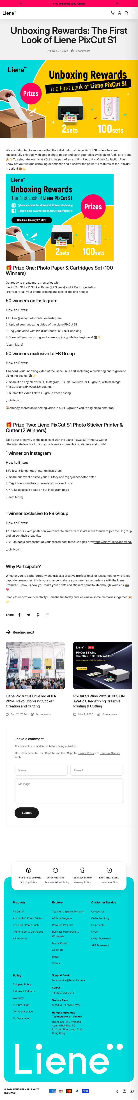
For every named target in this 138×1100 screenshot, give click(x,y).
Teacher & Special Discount (68, 911)
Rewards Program (62, 924)
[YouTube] (132, 1091)
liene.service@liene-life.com (68, 980)
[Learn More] (14, 497)
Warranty (18, 997)
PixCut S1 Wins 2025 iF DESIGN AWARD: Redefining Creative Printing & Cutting (99, 701)
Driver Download (101, 938)
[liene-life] (9, 13)
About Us (57, 949)
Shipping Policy (28, 882)
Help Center (98, 924)
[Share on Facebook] (19, 614)
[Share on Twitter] (28, 614)
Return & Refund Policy (57, 882)
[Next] (117, 3)
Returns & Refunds (24, 991)
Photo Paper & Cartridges (28, 931)
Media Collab (60, 943)
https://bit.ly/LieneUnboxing (112, 542)
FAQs (94, 931)
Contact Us (97, 911)
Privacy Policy (86, 753)
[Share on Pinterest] (38, 614)
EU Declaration (21, 1018)
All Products (20, 938)
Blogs (55, 956)
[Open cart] (113, 13)
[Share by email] (47, 614)
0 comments (82, 50)
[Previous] (21, 3)
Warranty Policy (82, 882)
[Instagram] (124, 1091)
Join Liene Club (109, 882)
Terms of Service (110, 753)
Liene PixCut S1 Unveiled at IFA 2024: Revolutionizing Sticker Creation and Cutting (31, 701)
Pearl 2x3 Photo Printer (26, 924)
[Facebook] (117, 1091)
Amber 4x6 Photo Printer (27, 918)
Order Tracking (100, 918)
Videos (56, 963)
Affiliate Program (62, 918)
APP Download (100, 945)
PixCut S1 (18, 911)
